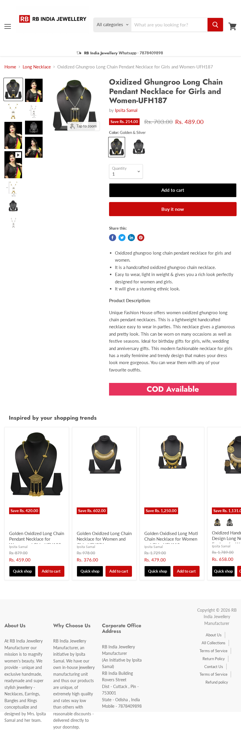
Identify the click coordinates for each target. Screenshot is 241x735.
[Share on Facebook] (112, 237)
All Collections (213, 642)
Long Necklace (37, 66)
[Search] (215, 24)
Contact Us (213, 666)
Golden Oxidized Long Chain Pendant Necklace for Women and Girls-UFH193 (36, 539)
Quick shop (22, 571)
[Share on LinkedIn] (131, 237)
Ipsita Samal (126, 110)
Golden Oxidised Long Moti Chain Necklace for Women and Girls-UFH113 (171, 539)
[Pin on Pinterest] (140, 237)
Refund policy (216, 682)
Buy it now (172, 209)
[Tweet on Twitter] (121, 237)
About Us (214, 635)
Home (10, 66)
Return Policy (213, 658)
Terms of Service (213, 650)
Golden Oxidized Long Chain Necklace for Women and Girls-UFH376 (104, 539)
